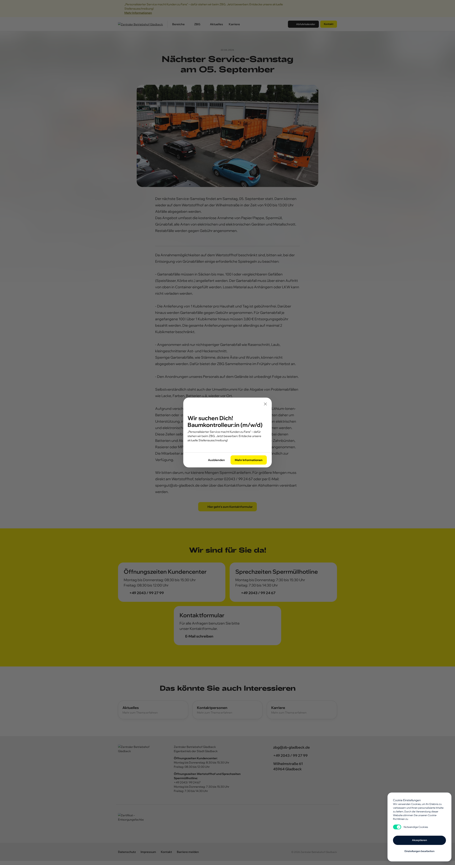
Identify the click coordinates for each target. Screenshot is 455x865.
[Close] (265, 404)
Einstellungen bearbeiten (419, 851)
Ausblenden (216, 460)
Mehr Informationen (249, 460)
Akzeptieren (419, 840)
